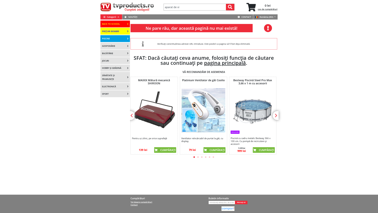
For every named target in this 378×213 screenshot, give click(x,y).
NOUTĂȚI (132, 17)
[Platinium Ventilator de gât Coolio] (203, 110)
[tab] (262, 7)
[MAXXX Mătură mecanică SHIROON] (154, 110)
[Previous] (132, 115)
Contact (246, 17)
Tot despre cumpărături (141, 202)
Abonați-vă (241, 202)
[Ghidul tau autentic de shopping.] (227, 208)
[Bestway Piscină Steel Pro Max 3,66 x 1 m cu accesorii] (252, 108)
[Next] (276, 115)
